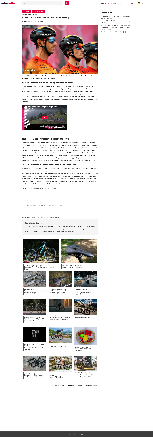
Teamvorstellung (59, 217)
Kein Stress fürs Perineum (73, 266)
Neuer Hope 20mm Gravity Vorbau (34, 346)
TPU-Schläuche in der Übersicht (83, 349)
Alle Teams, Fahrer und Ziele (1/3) (115, 25)
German (142, 3)
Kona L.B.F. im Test (59, 375)
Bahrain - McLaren (31, 217)
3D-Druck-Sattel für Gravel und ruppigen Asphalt (59, 291)
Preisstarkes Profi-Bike (58, 346)
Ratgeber (130, 3)
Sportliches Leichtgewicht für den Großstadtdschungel (34, 319)
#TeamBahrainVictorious (62, 201)
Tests (121, 3)
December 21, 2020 (56, 205)
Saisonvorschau (52, 217)
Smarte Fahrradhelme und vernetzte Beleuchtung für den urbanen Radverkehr (60, 317)
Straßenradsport (38, 12)
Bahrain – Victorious (40, 217)
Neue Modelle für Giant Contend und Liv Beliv (85, 374)
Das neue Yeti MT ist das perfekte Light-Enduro (39, 267)
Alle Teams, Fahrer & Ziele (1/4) (113, 32)
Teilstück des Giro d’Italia (65, 91)
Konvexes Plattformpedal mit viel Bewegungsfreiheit (35, 375)
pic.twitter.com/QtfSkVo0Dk (77, 201)
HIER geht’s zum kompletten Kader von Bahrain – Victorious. (39, 188)
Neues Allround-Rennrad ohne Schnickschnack (84, 319)
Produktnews (102, 3)
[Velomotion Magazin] (9, 3)
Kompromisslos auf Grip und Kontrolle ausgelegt (35, 291)
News (47, 217)
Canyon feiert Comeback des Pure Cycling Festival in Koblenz (86, 292)
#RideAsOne (51, 201)
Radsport (113, 3)
